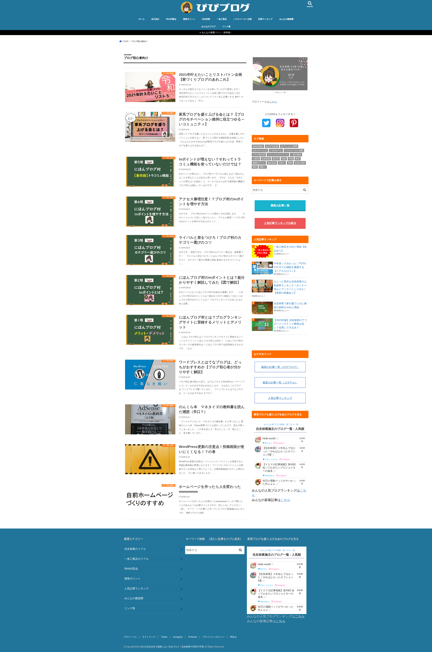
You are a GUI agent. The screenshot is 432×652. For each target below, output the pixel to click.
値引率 (276, 159)
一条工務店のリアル (136, 558)
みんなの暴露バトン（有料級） (217, 32)
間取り (263, 167)
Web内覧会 (171, 19)
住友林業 (206, 19)
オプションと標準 (289, 146)
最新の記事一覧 (280, 205)
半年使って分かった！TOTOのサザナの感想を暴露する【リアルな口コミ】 (290, 267)
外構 (291, 159)
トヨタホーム (276, 150)
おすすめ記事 (272, 146)
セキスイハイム (260, 150)
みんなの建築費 (286, 19)
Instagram (178, 637)
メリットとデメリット (278, 154)
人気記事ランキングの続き (280, 223)
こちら (273, 101)
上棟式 (256, 159)
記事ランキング (265, 19)
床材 (298, 159)
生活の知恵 (300, 163)
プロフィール (130, 637)
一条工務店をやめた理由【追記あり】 (290, 248)
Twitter (164, 637)
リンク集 (226, 26)
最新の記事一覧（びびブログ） (280, 366)
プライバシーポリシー (214, 637)
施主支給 (272, 163)
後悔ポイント (189, 19)
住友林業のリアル (135, 548)
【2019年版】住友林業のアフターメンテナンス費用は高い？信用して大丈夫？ (290, 324)
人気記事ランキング (280, 397)
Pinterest (192, 637)
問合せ (233, 637)
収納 (284, 159)
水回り (282, 163)
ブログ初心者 (259, 154)
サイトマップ (148, 637)
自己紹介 (155, 19)
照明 (290, 163)
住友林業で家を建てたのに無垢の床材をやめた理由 (290, 305)
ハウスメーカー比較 (243, 19)
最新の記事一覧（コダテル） (280, 382)
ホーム (142, 19)
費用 (255, 167)
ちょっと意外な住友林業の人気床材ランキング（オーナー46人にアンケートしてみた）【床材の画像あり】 (290, 287)
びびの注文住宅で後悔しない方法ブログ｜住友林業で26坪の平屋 (172, 646)
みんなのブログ (208, 26)
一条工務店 (222, 19)
